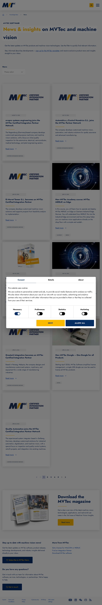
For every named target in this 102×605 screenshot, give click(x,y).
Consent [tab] (21, 280)
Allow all (80, 323)
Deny (50, 323)
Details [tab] (51, 280)
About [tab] (80, 280)
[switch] (40, 313)
